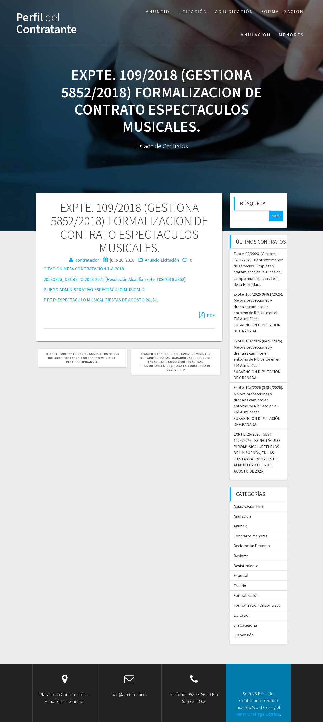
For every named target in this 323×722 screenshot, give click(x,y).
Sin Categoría (245, 625)
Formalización (282, 11)
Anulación (256, 35)
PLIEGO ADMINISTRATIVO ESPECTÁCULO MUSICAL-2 (94, 289)
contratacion (87, 260)
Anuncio (158, 11)
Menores (291, 35)
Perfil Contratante (46, 23)
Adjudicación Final (249, 506)
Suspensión (244, 634)
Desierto (241, 555)
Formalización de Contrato (257, 605)
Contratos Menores (250, 535)
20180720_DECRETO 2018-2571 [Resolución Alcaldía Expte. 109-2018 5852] (115, 279)
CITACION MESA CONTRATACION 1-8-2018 (84, 269)
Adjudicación (234, 11)
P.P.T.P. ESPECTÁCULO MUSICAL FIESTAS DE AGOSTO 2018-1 (101, 300)
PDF (210, 315)
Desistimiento (246, 565)
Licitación (192, 11)
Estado (240, 585)
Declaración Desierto (252, 545)
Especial (241, 575)
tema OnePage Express (258, 714)
